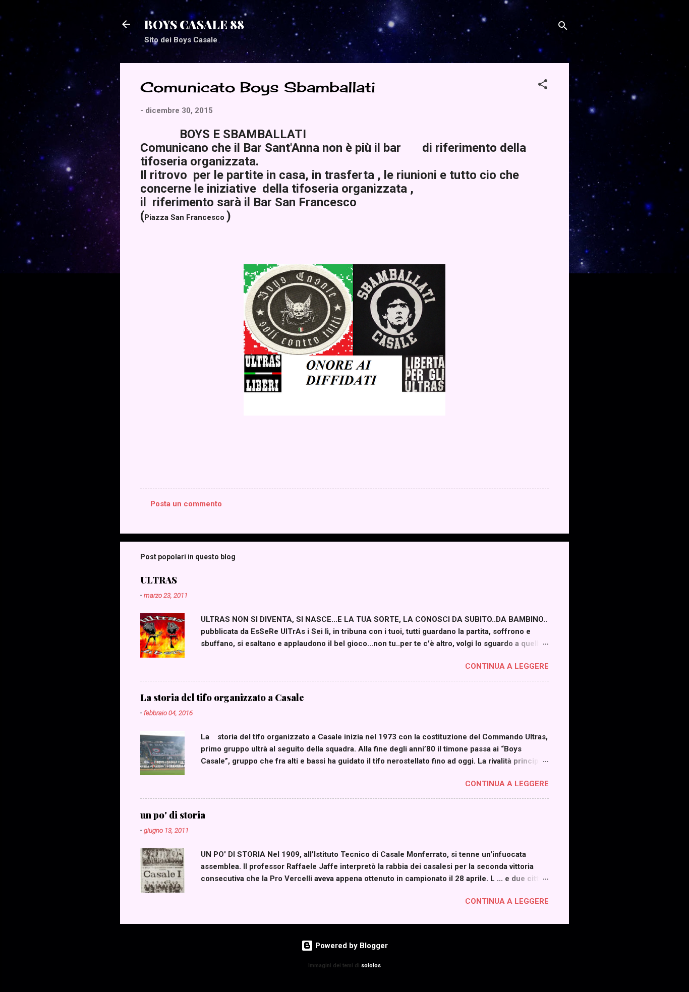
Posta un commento (186, 503)
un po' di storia (172, 815)
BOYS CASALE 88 (194, 24)
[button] (543, 86)
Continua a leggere (507, 666)
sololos (371, 965)
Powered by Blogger (350, 945)
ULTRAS (158, 580)
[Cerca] (563, 27)
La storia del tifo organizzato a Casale (222, 697)
